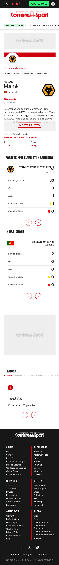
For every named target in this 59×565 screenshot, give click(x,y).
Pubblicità (39, 495)
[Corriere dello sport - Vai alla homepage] (29, 15)
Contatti (10, 516)
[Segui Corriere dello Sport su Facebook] (22, 547)
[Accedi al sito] (53, 4)
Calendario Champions (39, 527)
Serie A (9, 455)
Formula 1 (38, 451)
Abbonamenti (40, 485)
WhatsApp (43, 554)
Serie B (9, 458)
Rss (35, 498)
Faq (8, 538)
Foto (36, 519)
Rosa (16, 73)
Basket (37, 458)
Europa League (13, 464)
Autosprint (11, 488)
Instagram (28, 554)
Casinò (37, 538)
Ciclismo (38, 474)
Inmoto (9, 492)
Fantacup (11, 505)
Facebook (16, 554)
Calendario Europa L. (44, 531)
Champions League (15, 461)
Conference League (16, 468)
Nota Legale (12, 522)
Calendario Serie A (40, 25)
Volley (37, 468)
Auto (8, 485)
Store (36, 492)
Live (17, 4)
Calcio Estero (12, 471)
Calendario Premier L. (44, 534)
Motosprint (11, 495)
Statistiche (42, 73)
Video (37, 516)
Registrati (38, 505)
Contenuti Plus (14, 25)
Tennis (37, 461)
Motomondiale (41, 455)
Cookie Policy (12, 529)
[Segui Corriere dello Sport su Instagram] (37, 547)
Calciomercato (13, 474)
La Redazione (13, 519)
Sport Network (13, 501)
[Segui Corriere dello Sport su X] (29, 547)
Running (38, 464)
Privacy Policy (13, 532)
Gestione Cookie (14, 525)
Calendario (28, 73)
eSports (38, 471)
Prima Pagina (40, 488)
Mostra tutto (29, 125)
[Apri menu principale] (6, 4)
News (7, 73)
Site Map (38, 501)
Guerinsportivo (13, 498)
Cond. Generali (13, 535)
